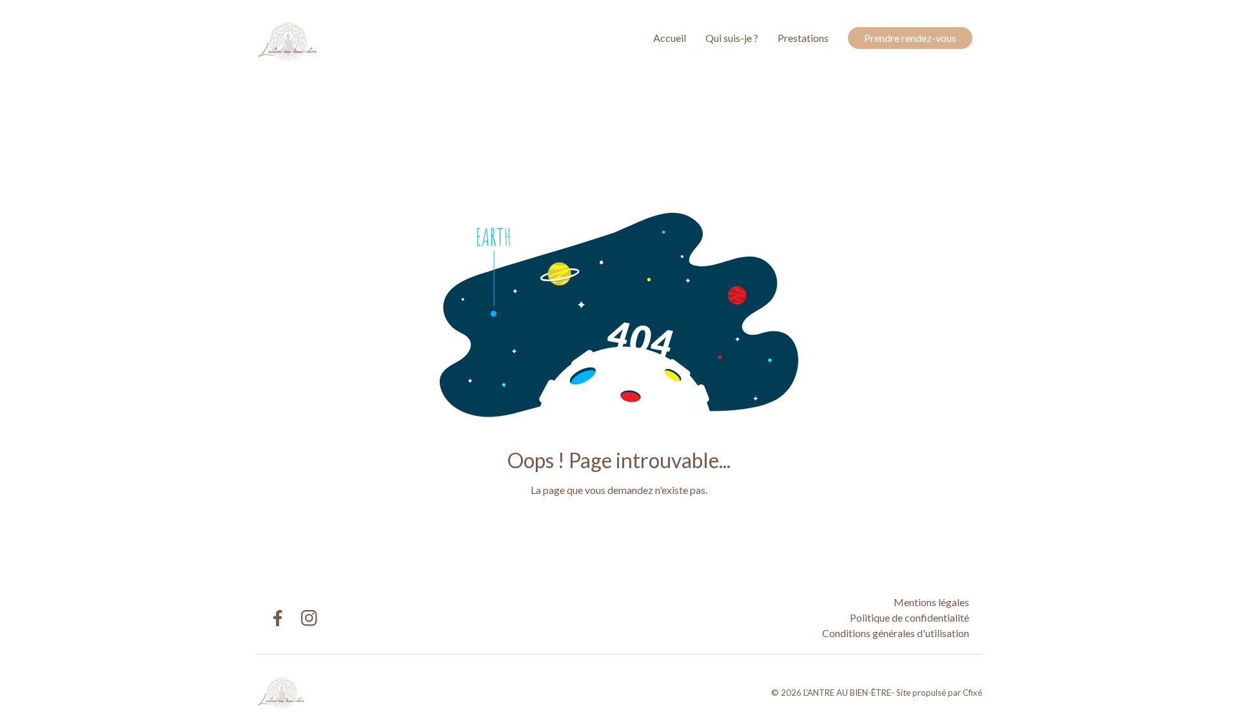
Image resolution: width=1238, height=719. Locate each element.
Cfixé (972, 692)
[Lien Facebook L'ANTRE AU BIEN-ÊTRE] (277, 618)
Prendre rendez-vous (910, 38)
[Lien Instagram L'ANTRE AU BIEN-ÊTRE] (309, 618)
